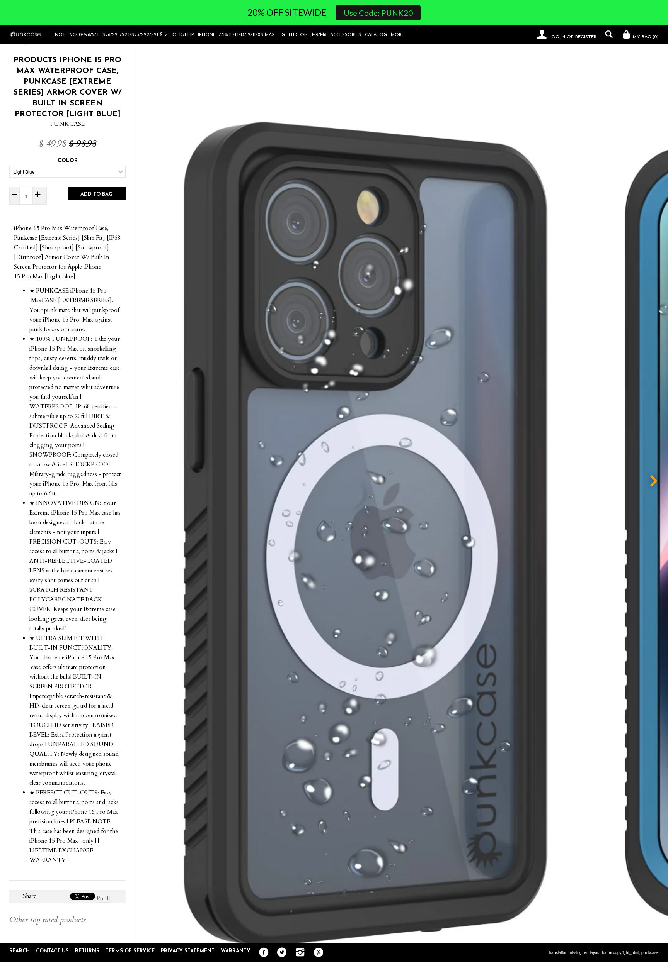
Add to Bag (96, 194)
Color (68, 161)
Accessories (345, 34)
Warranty (235, 951)
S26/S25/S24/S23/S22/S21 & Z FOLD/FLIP (148, 34)
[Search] (607, 34)
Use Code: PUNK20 (378, 12)
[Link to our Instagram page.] (298, 953)
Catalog (376, 34)
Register (585, 37)
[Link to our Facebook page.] (262, 953)
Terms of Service (130, 951)
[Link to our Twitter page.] (280, 953)
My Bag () (645, 37)
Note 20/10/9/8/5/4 (77, 34)
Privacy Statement (188, 951)
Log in (557, 37)
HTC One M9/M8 (307, 34)
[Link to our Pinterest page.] (316, 953)
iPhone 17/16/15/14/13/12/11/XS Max (236, 34)
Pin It (104, 898)
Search (19, 951)
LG (282, 34)
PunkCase (67, 124)
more (397, 34)
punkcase (650, 952)
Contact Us (52, 951)
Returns (87, 951)
